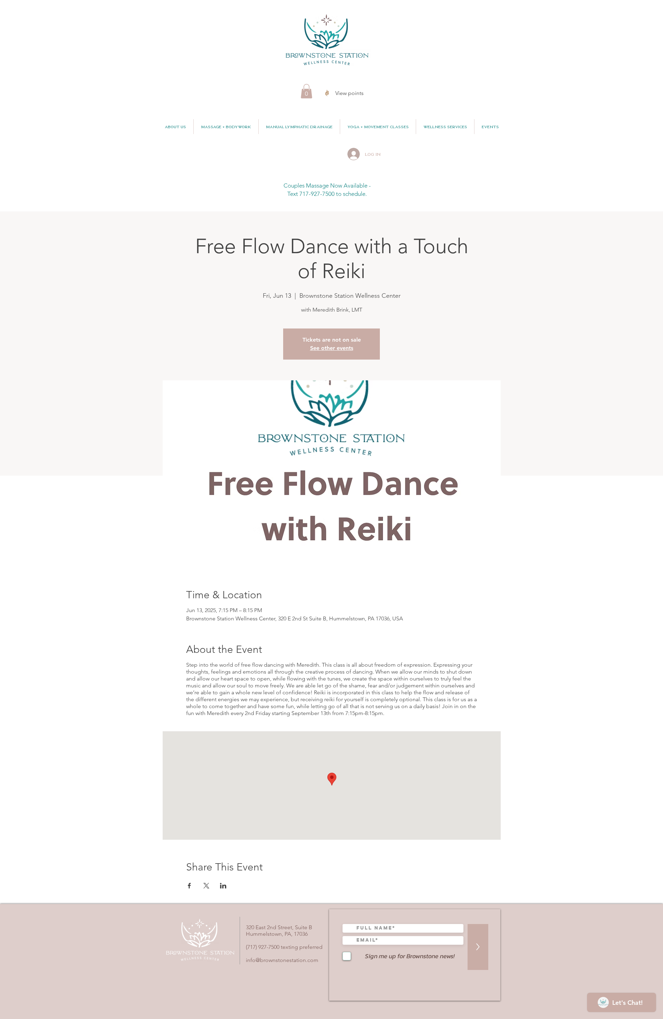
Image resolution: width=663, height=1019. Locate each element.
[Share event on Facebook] (189, 885)
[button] (306, 91)
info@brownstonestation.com (282, 960)
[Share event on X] (206, 885)
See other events (331, 348)
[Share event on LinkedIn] (223, 885)
